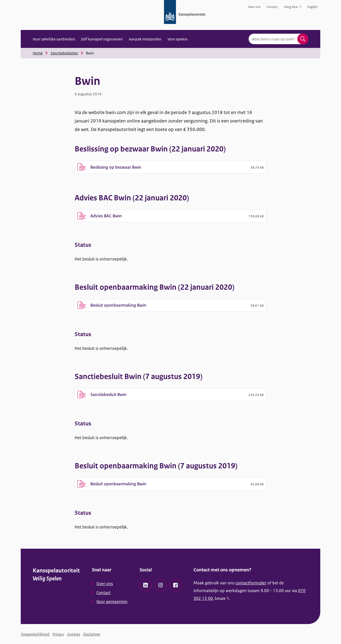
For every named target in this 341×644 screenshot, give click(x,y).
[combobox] (278, 38)
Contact (272, 7)
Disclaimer (91, 634)
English (312, 7)
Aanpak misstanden (145, 39)
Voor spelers (177, 39)
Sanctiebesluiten (64, 53)
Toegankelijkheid (35, 634)
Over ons (254, 7)
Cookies (73, 634)
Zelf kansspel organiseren (102, 39)
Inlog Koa (291, 8)
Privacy (58, 634)
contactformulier (250, 583)
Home (38, 53)
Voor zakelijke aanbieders (54, 39)
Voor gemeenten (112, 601)
